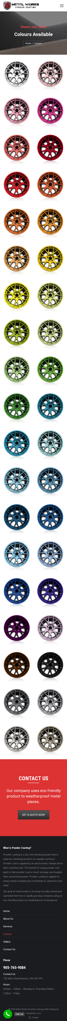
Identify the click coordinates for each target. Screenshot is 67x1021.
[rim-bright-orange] (16, 223)
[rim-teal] (16, 445)
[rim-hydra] (50, 556)
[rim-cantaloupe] (16, 260)
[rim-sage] (50, 334)
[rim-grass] (50, 371)
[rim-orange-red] (50, 186)
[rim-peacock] (50, 408)
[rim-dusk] (50, 519)
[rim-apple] (16, 371)
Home (6, 911)
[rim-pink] (50, 75)
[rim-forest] (16, 408)
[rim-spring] (50, 297)
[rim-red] (16, 186)
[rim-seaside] (50, 482)
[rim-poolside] (16, 482)
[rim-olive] (16, 334)
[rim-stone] (16, 704)
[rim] (16, 75)
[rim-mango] (50, 260)
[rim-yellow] (16, 297)
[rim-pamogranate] (50, 149)
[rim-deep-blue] (16, 593)
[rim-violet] (50, 593)
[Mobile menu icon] (62, 6)
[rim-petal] (16, 112)
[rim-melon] (16, 149)
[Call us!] (7, 1014)
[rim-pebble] (16, 741)
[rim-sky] (16, 556)
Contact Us (9, 949)
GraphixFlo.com (33, 1013)
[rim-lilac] (50, 630)
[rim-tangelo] (50, 223)
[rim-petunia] (50, 112)
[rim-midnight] (16, 519)
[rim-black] (50, 667)
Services (7, 926)
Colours (7, 934)
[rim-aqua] (50, 445)
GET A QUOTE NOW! (33, 814)
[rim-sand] (50, 741)
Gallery (6, 941)
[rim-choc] (16, 667)
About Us (8, 918)
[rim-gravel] (50, 704)
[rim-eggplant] (16, 630)
